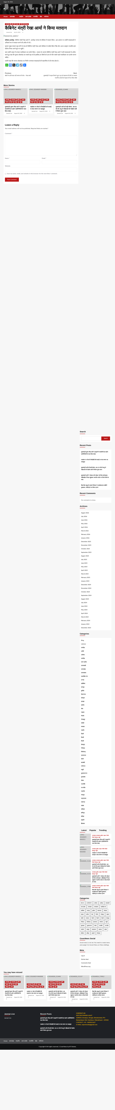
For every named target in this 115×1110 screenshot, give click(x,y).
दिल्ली (11, 102)
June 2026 (84, 520)
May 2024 (84, 610)
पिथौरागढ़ (83, 751)
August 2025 (85, 556)
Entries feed (84, 959)
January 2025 (85, 581)
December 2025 (86, 541)
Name (7, 158)
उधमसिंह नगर (84, 676)
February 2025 (85, 577)
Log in (83, 955)
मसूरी (20, 102)
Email (44, 158)
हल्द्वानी (82, 820)
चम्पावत (83, 726)
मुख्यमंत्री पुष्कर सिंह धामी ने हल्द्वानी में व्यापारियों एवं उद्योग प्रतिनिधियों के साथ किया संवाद (15, 109)
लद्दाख (82, 805)
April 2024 (84, 613)
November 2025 (86, 545)
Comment (8, 133)
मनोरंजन (46, 16)
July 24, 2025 (17, 32)
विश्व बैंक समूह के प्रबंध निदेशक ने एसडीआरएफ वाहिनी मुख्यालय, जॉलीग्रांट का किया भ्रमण (94, 486)
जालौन (82, 730)
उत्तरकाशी (83, 665)
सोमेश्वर (83, 809)
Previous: (18, 74)
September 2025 (86, 552)
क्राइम (82, 701)
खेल (41, 16)
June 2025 (84, 563)
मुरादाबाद (83, 777)
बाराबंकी (83, 762)
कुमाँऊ (12, 24)
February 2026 (85, 534)
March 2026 (85, 531)
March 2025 (85, 574)
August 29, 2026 (18, 113)
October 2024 (85, 592)
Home (6, 16)
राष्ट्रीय (21, 16)
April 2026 (84, 527)
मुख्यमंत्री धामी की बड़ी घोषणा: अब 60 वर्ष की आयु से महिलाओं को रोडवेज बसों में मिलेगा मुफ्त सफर (93, 468)
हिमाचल (83, 823)
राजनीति (35, 16)
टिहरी (82, 733)
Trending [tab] (102, 830)
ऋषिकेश (83, 683)
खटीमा (82, 705)
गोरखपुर (83, 719)
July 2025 (84, 559)
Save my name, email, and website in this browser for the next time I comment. (32, 173)
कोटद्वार (83, 698)
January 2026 (85, 538)
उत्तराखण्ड (13, 99)
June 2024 (84, 606)
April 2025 (84, 570)
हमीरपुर (83, 812)
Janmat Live (9, 32)
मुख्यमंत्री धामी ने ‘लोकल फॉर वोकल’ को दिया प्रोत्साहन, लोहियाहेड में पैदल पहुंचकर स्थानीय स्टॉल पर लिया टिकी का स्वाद (95, 477)
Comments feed (86, 963)
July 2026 (84, 516)
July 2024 (84, 602)
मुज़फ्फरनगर (84, 773)
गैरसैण (22, 24)
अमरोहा (83, 647)
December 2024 (86, 584)
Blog (82, 640)
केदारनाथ (83, 694)
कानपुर (82, 687)
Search (83, 432)
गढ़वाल (17, 24)
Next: (60, 75)
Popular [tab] (92, 830)
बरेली (82, 759)
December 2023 (86, 627)
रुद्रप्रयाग (83, 798)
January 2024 (85, 624)
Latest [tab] (84, 830)
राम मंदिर (83, 787)
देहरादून (26, 24)
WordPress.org (85, 966)
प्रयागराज (83, 755)
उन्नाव (82, 680)
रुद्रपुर (83, 794)
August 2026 (85, 513)
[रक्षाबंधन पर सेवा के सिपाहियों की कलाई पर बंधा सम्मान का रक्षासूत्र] (41, 96)
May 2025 (84, 566)
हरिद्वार (82, 816)
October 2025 (85, 548)
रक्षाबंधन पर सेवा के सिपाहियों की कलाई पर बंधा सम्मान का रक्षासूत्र (94, 461)
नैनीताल (83, 748)
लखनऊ (83, 802)
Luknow (83, 644)
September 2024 (86, 595)
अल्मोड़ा (83, 658)
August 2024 (85, 599)
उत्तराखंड (12, 16)
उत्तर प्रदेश (28, 16)
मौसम (82, 780)
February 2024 (85, 620)
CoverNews (63, 1046)
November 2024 (86, 588)
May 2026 (84, 523)
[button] (110, 16)
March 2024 (85, 617)
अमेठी (82, 651)
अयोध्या (83, 654)
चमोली (82, 723)
